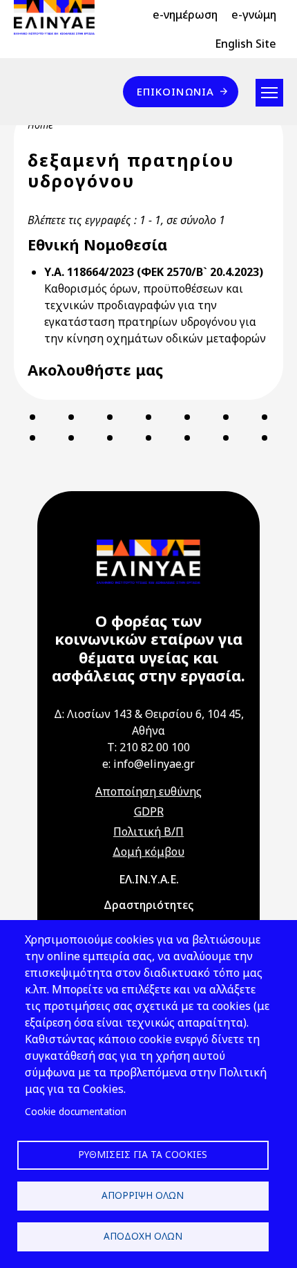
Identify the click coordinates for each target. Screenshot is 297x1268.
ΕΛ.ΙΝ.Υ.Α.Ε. (149, 879)
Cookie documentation (75, 1111)
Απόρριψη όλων (143, 1195)
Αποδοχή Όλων (143, 1235)
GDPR (149, 811)
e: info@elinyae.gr (148, 763)
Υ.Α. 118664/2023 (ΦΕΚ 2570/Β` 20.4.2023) (153, 271)
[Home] (60, 17)
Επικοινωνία (175, 91)
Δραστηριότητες (148, 904)
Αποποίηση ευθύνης (148, 791)
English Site (245, 43)
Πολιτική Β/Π (148, 831)
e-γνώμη (253, 14)
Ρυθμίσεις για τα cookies (142, 1154)
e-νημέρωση (185, 14)
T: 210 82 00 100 (148, 747)
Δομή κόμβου (148, 851)
